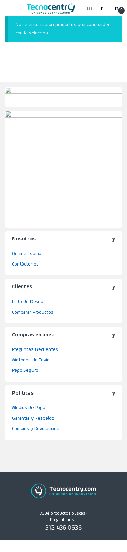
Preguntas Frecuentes (35, 349)
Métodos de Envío (31, 360)
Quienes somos (28, 253)
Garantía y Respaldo (33, 418)
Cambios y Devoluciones (37, 428)
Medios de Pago (28, 407)
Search (90, 8)
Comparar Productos (32, 312)
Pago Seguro (25, 370)
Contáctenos (25, 264)
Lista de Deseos (29, 301)
